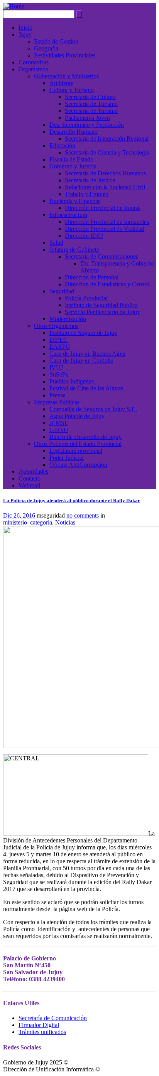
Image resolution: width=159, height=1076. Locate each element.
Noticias (65, 522)
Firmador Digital (39, 1025)
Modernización (67, 319)
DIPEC (58, 339)
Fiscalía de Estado (71, 159)
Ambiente (61, 83)
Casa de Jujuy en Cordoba (81, 360)
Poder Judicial (66, 457)
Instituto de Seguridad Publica (101, 305)
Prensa (57, 395)
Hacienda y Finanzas (74, 201)
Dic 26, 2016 (19, 515)
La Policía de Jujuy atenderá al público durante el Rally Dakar (71, 500)
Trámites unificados (42, 1032)
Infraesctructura (68, 215)
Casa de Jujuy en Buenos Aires (87, 353)
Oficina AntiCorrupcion (78, 464)
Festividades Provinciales (64, 55)
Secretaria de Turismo (91, 104)
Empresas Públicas (57, 402)
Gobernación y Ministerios (66, 76)
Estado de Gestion (56, 41)
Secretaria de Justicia (90, 180)
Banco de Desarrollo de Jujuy (85, 437)
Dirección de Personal (91, 277)
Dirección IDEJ (84, 235)
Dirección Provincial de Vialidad (104, 228)
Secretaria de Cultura (90, 97)
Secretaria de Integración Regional (107, 138)
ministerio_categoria (27, 522)
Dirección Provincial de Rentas (102, 208)
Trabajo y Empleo (86, 194)
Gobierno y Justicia (72, 166)
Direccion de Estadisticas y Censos (107, 284)
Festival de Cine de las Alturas (86, 388)
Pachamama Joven (87, 117)
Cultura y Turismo (71, 90)
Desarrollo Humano (73, 131)
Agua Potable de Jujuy (77, 416)
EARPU (59, 346)
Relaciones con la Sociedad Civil (105, 187)
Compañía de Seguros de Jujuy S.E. (93, 409)
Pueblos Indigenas (71, 381)
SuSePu (59, 374)
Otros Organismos (56, 326)
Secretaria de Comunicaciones (101, 256)
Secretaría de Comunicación (53, 1018)
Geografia (46, 48)
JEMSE (58, 423)
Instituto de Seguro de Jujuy (83, 333)
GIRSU (58, 430)
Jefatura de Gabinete (74, 249)
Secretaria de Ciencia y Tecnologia (107, 152)
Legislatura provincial (75, 450)
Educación (62, 145)
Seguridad (61, 291)
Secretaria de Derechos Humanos (105, 173)
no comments (82, 515)
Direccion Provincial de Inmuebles (107, 222)
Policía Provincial (86, 298)
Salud (56, 242)
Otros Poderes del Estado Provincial (78, 443)
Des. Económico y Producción (86, 124)
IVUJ (56, 367)
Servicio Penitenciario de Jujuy (102, 312)
